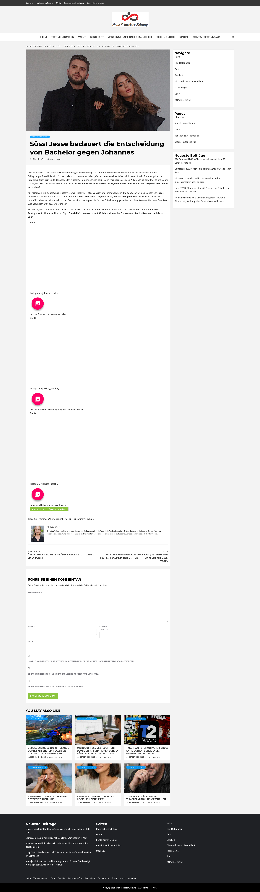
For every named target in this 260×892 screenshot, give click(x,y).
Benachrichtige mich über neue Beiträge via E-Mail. (56, 686)
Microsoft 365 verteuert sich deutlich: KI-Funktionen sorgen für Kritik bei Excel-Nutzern (97, 751)
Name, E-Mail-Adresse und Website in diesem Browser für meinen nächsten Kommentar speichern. (81, 661)
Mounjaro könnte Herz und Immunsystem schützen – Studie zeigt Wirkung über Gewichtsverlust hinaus (200, 199)
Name (31, 626)
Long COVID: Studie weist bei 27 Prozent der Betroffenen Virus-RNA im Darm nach (202, 190)
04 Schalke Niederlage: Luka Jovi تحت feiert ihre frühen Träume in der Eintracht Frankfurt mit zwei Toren (134, 556)
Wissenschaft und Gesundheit (130, 37)
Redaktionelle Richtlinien (74, 3)
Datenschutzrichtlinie (95, 3)
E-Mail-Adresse (104, 628)
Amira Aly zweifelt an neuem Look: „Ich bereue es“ (96, 798)
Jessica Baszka (35, 172)
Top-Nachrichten (40, 137)
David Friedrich (49, 176)
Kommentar (35, 592)
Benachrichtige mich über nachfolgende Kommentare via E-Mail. (63, 673)
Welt (82, 37)
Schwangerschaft (88, 213)
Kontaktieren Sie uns (44, 3)
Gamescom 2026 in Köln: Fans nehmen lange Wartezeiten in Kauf (203, 170)
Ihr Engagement (125, 213)
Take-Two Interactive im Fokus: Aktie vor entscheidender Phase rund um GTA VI (147, 751)
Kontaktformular (206, 37)
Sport (183, 37)
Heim (43, 37)
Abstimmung (38, 509)
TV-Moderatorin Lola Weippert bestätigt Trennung (48, 798)
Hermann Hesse (38, 757)
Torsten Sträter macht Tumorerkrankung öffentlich (146, 798)
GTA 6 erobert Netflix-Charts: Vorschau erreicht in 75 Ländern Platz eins (200, 161)
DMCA (58, 3)
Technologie (165, 37)
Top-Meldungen (62, 37)
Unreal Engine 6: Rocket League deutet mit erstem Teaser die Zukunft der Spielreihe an (48, 751)
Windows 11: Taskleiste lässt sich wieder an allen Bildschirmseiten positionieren (198, 180)
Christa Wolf (39, 159)
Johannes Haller (85, 176)
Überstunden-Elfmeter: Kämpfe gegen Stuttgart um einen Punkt (62, 554)
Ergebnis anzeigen (57, 509)
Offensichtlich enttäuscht (130, 176)
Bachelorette (142, 172)
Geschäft (97, 37)
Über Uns (29, 3)
